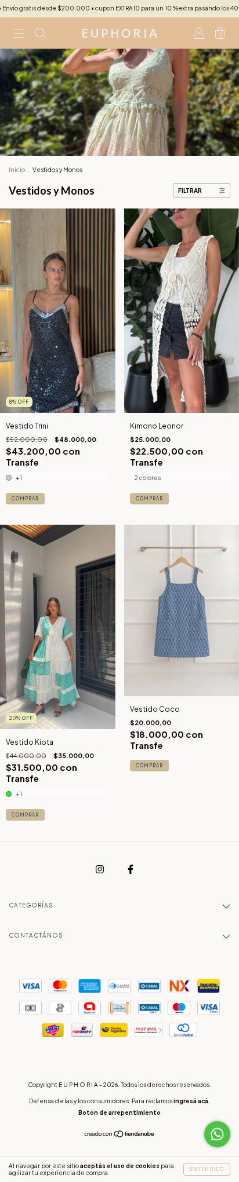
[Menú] (19, 34)
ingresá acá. (191, 1100)
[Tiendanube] (120, 1134)
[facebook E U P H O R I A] (130, 869)
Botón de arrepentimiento (119, 1112)
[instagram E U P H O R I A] (100, 869)
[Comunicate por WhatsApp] (217, 1134)
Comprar (25, 499)
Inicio (17, 169)
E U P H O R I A (119, 33)
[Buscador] (40, 34)
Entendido (207, 1169)
